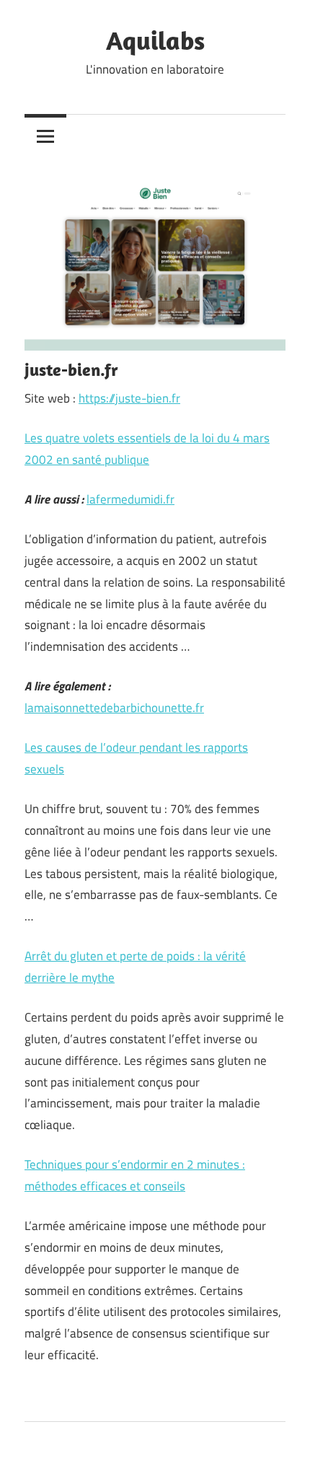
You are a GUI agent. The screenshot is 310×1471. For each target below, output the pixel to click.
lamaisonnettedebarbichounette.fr (114, 707)
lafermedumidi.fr (130, 499)
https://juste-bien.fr (129, 398)
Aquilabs (155, 40)
